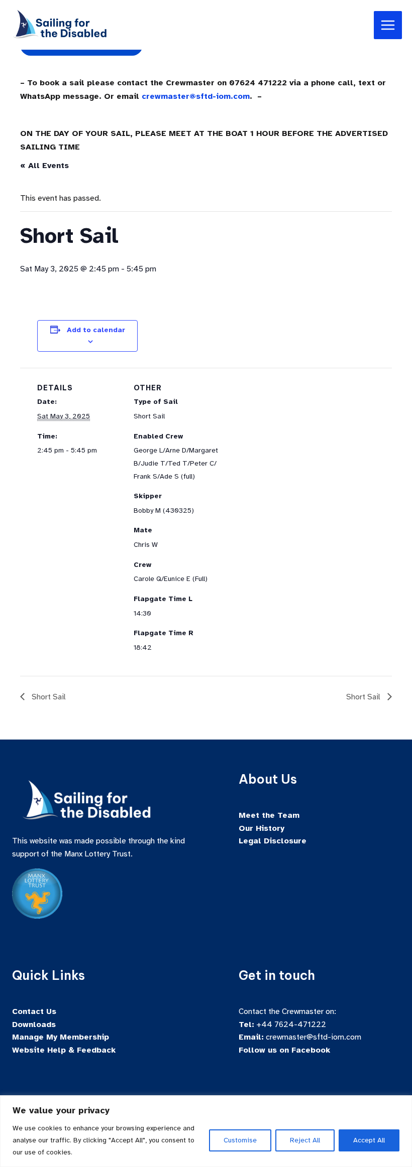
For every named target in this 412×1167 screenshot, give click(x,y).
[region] (206, 1131)
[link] (60, 24)
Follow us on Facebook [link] (284, 1050)
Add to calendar (96, 330)
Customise (240, 1140)
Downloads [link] (34, 1024)
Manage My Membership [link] (60, 1037)
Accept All (369, 1140)
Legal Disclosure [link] (272, 841)
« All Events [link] (44, 166)
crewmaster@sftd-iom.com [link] (196, 96)
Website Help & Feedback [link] (64, 1050)
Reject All (305, 1140)
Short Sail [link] (48, 697)
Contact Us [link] (34, 1011)
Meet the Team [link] (269, 815)
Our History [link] (261, 828)
